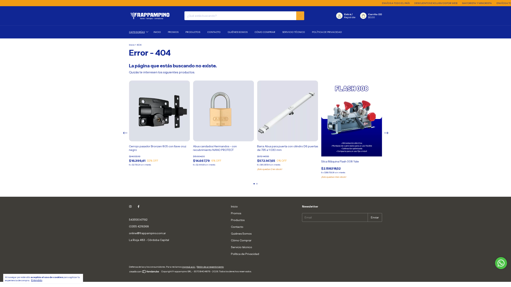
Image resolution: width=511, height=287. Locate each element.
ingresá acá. (188, 266)
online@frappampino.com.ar (147, 233)
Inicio (157, 31)
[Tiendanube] (144, 272)
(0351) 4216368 (139, 226)
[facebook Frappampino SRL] (138, 206)
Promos (173, 31)
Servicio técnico (293, 31)
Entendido (36, 280)
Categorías (137, 31)
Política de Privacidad (327, 31)
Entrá (347, 14)
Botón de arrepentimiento (210, 266)
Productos (192, 31)
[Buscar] (300, 15)
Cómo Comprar (265, 31)
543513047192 (138, 219)
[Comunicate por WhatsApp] (501, 263)
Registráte (349, 17)
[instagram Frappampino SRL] (130, 206)
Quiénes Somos (238, 31)
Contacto (214, 31)
